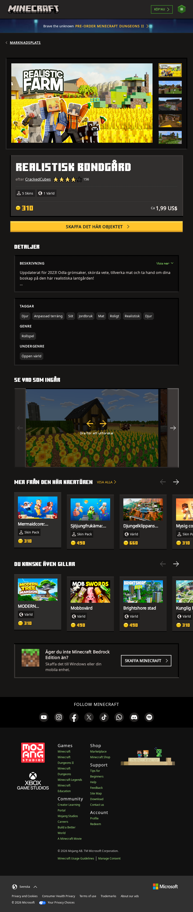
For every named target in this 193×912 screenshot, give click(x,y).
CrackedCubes (38, 179)
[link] (43, 717)
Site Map (96, 793)
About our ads (130, 896)
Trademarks (108, 896)
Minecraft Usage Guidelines (76, 858)
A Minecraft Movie (70, 839)
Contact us (97, 805)
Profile (94, 818)
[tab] (170, 70)
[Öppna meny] (181, 9)
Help (93, 782)
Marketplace (98, 751)
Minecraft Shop (100, 757)
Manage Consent (109, 858)
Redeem (95, 824)
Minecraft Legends (70, 780)
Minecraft (64, 751)
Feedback (96, 788)
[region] (96, 428)
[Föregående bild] (163, 482)
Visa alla (105, 482)
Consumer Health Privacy (58, 896)
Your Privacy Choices (61, 902)
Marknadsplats (25, 43)
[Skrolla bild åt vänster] (20, 428)
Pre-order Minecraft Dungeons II (109, 26)
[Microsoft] (165, 886)
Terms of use (88, 896)
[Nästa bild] (176, 482)
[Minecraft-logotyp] (33, 9)
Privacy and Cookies (25, 896)
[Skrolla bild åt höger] (173, 428)
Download (96, 799)
